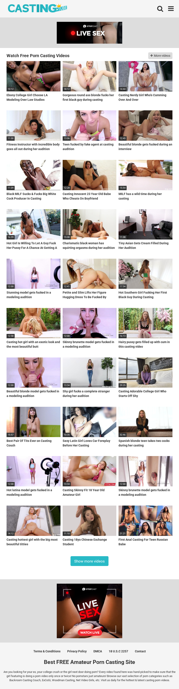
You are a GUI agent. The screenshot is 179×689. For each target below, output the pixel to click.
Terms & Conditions (46, 651)
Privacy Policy (77, 651)
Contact (140, 651)
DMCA (97, 651)
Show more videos (89, 561)
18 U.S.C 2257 (118, 651)
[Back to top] (164, 675)
